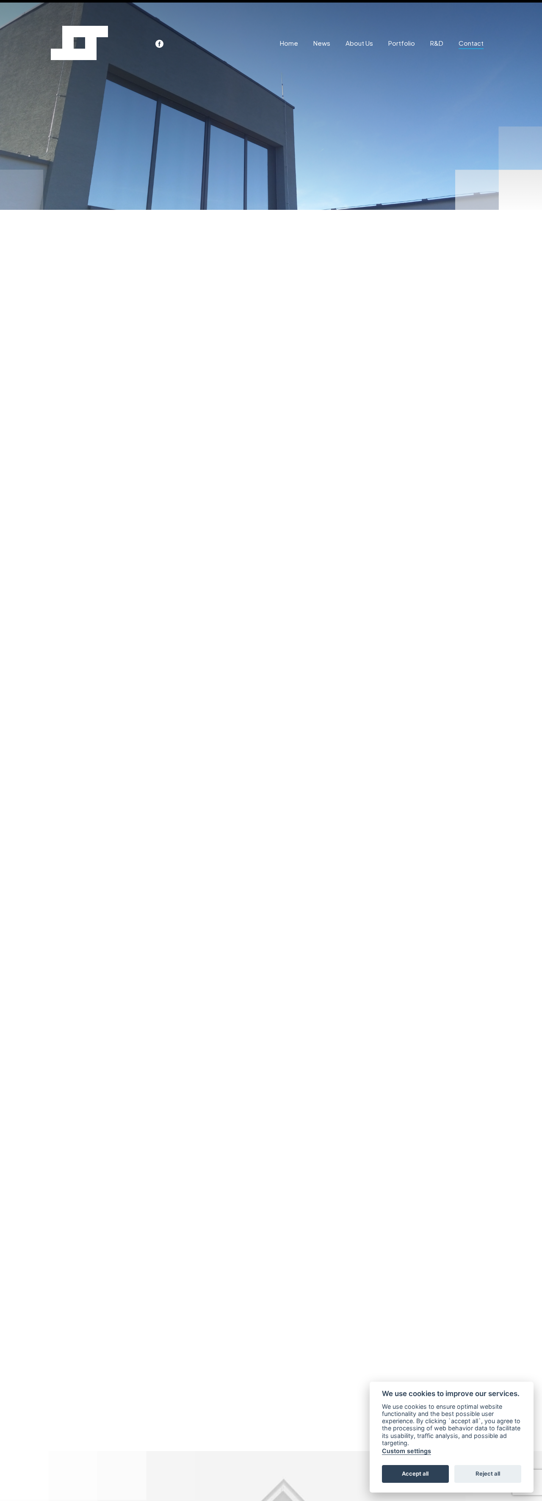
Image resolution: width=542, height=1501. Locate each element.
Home (289, 43)
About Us (359, 43)
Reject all (488, 1474)
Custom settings (406, 1451)
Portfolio (401, 43)
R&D (436, 43)
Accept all (415, 1474)
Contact (471, 43)
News (321, 43)
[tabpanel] (271, 106)
